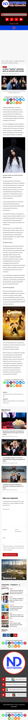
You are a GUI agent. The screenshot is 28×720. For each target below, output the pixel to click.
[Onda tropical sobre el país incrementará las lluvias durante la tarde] (5, 607)
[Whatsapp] (4, 99)
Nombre (5, 529)
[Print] (17, 102)
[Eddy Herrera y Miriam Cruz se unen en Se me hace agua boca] (5, 615)
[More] (20, 102)
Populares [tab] (14, 585)
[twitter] (12, 635)
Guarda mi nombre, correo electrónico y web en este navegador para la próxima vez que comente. (13, 547)
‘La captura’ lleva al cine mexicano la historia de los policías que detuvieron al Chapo (13, 486)
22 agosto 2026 (12, 436)
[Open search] (2, 14)
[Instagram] (11, 19)
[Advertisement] (14, 45)
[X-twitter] (16, 19)
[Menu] (14, 27)
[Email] (10, 102)
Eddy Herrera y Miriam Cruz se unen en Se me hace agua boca (17, 616)
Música (11, 613)
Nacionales (12, 605)
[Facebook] (7, 19)
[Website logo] (14, 3)
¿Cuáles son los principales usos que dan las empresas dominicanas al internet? (16, 592)
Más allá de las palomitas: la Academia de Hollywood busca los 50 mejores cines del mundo (13, 432)
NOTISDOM (6, 73)
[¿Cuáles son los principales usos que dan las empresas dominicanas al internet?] (5, 591)
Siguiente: (13, 401)
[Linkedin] (20, 99)
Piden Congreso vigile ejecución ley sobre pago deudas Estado (16, 624)
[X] (10, 99)
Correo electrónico (18, 530)
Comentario (6, 509)
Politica (11, 597)
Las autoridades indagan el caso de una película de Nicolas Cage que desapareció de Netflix (14, 459)
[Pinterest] (7, 102)
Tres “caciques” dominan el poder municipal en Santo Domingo (16, 600)
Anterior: (13, 394)
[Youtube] (21, 19)
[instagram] (8, 635)
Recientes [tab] (6, 585)
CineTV (4, 67)
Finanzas (11, 588)
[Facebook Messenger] (17, 99)
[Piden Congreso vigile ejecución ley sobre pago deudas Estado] (5, 623)
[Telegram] (23, 99)
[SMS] (14, 102)
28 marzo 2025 (14, 73)
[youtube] (15, 635)
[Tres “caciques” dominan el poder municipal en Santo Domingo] (5, 599)
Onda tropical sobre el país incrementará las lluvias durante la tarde (16, 608)
